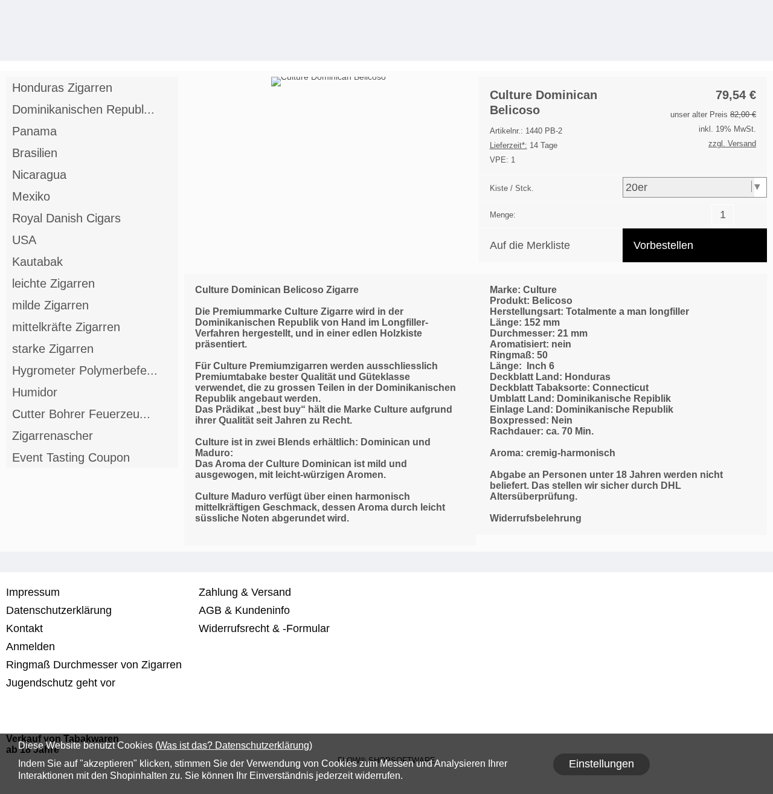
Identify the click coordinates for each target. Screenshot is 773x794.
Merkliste (709, 46)
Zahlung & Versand (245, 592)
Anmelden (685, 46)
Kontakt (24, 628)
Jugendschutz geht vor (60, 683)
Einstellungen (601, 764)
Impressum (33, 592)
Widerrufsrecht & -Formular (264, 628)
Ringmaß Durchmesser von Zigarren (94, 665)
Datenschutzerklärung (59, 610)
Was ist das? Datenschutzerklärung (233, 745)
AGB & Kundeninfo (244, 610)
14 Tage (523, 145)
